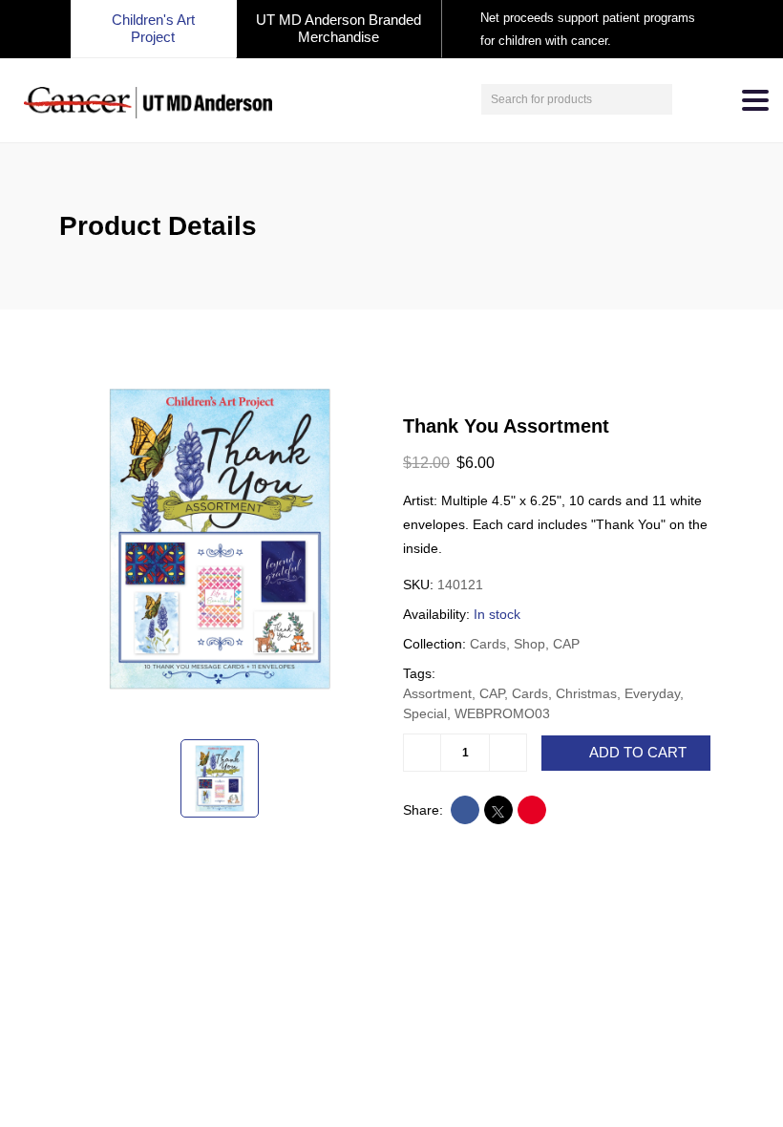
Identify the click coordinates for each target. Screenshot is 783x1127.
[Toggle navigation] (755, 100)
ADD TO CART (638, 752)
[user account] (689, 99)
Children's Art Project (153, 28)
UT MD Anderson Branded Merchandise (338, 28)
